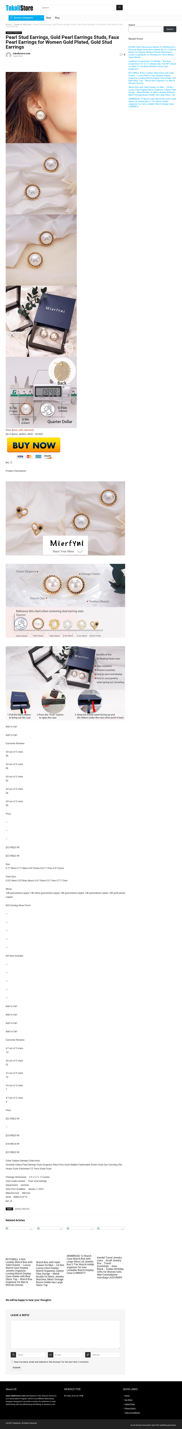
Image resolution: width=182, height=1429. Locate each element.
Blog (57, 17)
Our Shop (128, 1400)
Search (132, 25)
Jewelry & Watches (22, 24)
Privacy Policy (130, 1408)
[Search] (119, 7)
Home (8, 24)
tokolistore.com (21, 53)
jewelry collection (22, 1209)
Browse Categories (23, 17)
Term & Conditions (132, 1413)
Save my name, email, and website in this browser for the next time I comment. (51, 1362)
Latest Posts (130, 1404)
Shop (48, 17)
